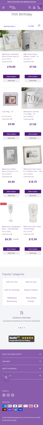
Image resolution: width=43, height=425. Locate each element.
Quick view (11, 80)
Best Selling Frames (31, 299)
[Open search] (29, 7)
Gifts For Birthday (11, 290)
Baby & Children (31, 290)
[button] (39, 25)
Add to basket (11, 76)
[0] (38, 7)
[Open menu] (3, 7)
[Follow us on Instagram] (8, 395)
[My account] (34, 7)
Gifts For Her (31, 282)
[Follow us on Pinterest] (12, 395)
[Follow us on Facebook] (4, 395)
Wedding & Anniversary (12, 299)
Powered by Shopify (9, 420)
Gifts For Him (12, 282)
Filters (31, 26)
